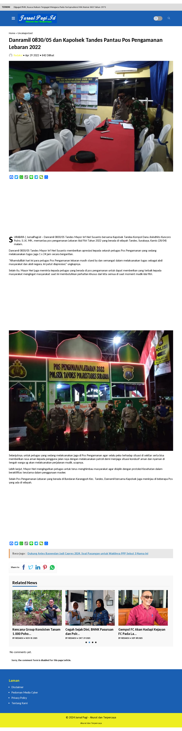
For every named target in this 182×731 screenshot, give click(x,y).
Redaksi (18, 55)
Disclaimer (17, 687)
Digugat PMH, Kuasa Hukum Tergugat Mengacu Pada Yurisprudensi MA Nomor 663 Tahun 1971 (60, 7)
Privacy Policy (19, 697)
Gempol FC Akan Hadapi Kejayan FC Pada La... (141, 631)
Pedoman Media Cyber (25, 692)
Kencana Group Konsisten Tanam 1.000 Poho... (36, 631)
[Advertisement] (91, 207)
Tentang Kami (20, 703)
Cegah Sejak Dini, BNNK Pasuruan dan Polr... (89, 631)
